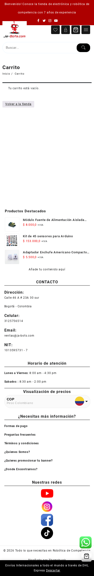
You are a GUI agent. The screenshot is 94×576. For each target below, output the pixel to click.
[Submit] (83, 47)
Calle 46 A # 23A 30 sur (21, 297)
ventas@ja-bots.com (19, 335)
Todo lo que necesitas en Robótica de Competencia (53, 550)
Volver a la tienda (18, 104)
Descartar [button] (53, 570)
